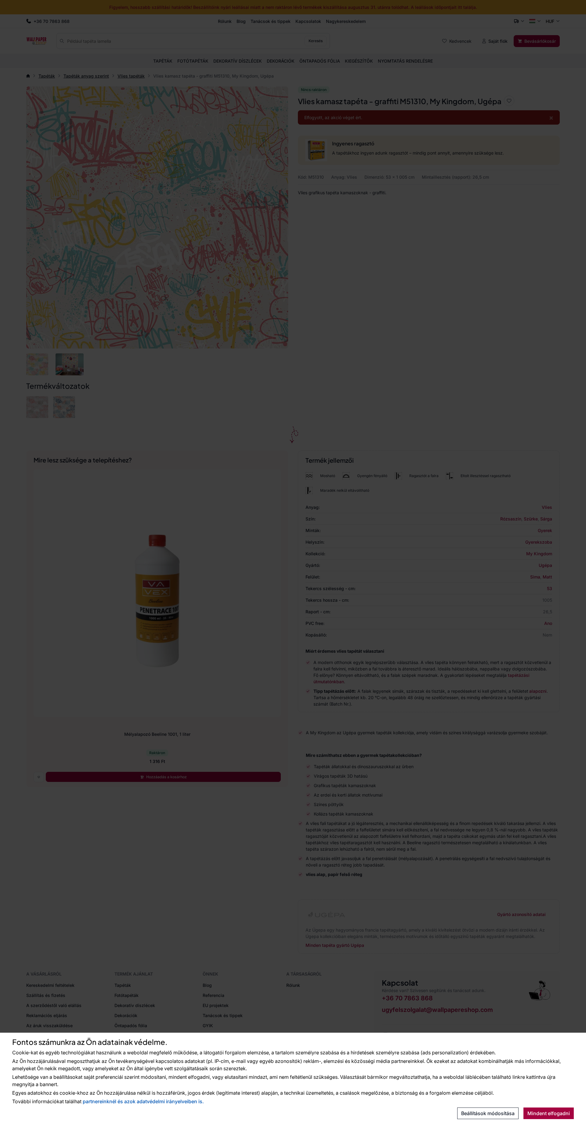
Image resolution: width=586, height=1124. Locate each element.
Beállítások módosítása (488, 1113)
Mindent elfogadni (548, 1113)
